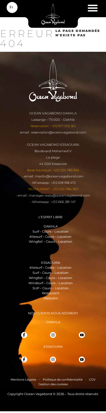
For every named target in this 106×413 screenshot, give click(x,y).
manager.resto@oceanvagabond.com (59, 195)
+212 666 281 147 (63, 202)
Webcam (50, 298)
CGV (92, 379)
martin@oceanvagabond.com (59, 176)
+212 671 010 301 (63, 126)
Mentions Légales (23, 379)
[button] (92, 8)
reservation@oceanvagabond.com (58, 132)
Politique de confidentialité (63, 379)
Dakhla (51, 226)
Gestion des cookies (53, 384)
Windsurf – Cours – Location (50, 283)
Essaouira (50, 263)
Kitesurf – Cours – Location (50, 237)
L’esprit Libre (50, 217)
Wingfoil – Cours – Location (50, 241)
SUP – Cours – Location (51, 288)
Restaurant (50, 293)
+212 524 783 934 (66, 170)
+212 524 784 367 (65, 189)
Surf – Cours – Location (51, 231)
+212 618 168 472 (63, 183)
